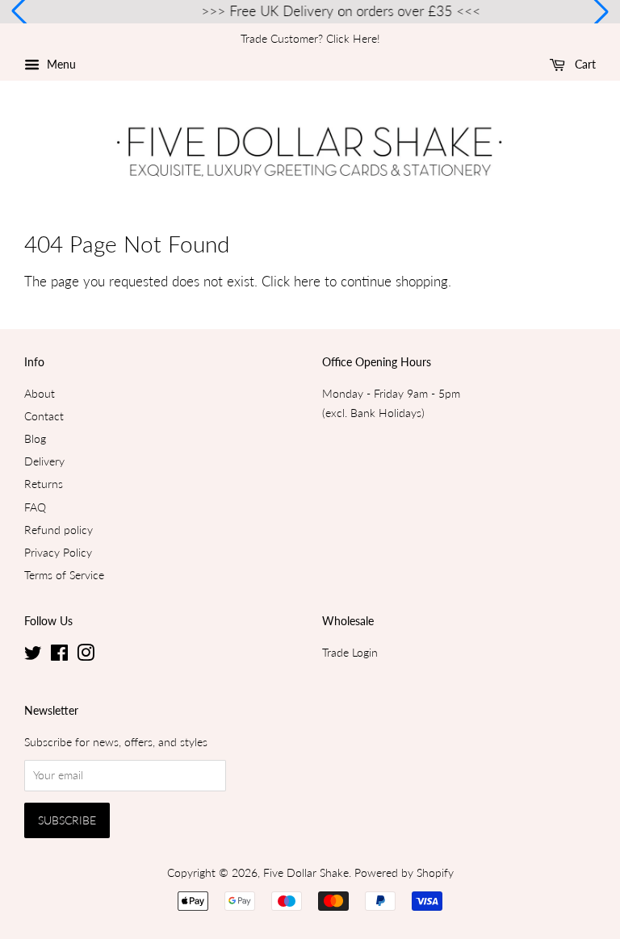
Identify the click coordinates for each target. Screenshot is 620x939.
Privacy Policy (58, 552)
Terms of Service (64, 575)
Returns (43, 483)
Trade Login (350, 652)
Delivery (44, 461)
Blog (35, 438)
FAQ (35, 507)
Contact (44, 416)
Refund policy (58, 529)
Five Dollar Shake (306, 872)
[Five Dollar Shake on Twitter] (33, 655)
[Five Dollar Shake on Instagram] (85, 655)
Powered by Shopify (404, 872)
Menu (60, 64)
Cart (584, 64)
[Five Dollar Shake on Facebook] (59, 655)
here (307, 281)
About (39, 393)
